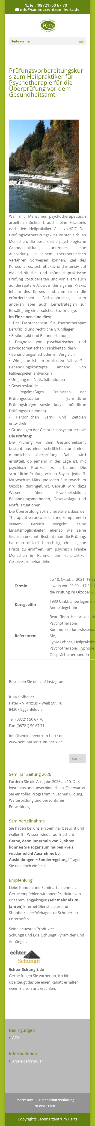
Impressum (24, 1100)
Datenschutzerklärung (56, 1100)
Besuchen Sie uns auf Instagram (37, 681)
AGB (16, 1037)
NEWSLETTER (45, 1106)
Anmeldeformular (27, 1061)
